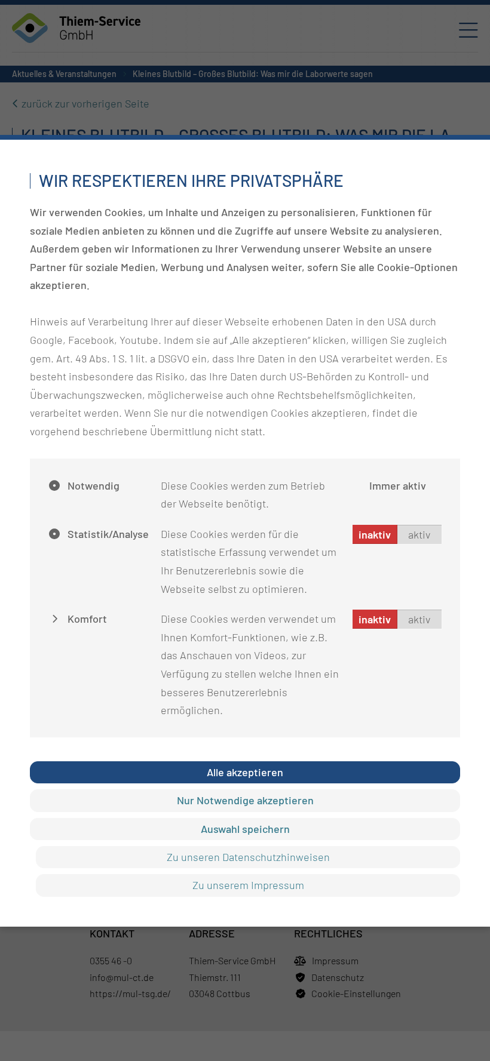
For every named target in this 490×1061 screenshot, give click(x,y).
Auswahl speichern (245, 828)
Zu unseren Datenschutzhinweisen (248, 856)
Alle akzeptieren (245, 772)
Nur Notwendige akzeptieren (245, 800)
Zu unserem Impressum (248, 884)
